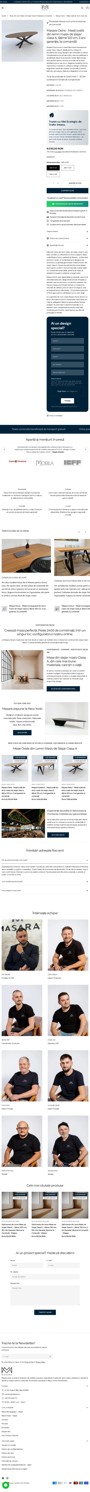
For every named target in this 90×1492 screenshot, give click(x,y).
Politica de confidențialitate (12, 1449)
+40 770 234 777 (10, 1398)
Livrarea (58, 152)
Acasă (4, 16)
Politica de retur (8, 1453)
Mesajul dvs (15, 1283)
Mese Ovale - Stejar (9, 1416)
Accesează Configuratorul (63, 689)
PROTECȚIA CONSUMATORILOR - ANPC (17, 1465)
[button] (5, 1485)
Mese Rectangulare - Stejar (12, 1412)
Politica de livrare (8, 1457)
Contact (5, 1420)
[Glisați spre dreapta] (85, 449)
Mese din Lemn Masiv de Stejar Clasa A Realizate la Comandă (31, 16)
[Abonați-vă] (50, 1356)
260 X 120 (53, 168)
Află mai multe (58, 835)
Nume (12, 1260)
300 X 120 (53, 174)
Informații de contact (10, 1461)
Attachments (56, 379)
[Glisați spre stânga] (4, 449)
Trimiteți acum (45, 1312)
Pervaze (5, 1424)
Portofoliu (5, 1428)
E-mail (50, 1260)
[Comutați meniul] (2, 8)
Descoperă (22, 733)
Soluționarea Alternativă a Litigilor (15, 1469)
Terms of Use (28, 1362)
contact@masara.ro (12, 1394)
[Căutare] (82, 8)
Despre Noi (6, 1431)
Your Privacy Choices (10, 1435)
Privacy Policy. (40, 1362)
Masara (11, 1483)
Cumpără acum (67, 191)
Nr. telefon (14, 1272)
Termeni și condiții (9, 1445)
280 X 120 (67, 168)
